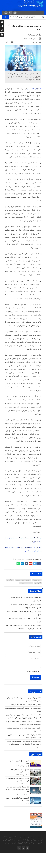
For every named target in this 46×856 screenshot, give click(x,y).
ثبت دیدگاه (35, 677)
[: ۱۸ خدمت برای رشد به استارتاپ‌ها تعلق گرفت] (6, 42)
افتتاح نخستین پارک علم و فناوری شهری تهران (25, 704)
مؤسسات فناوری (26, 583)
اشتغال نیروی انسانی (22, 580)
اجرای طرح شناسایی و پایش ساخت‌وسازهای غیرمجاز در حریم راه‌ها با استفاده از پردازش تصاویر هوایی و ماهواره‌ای (23, 744)
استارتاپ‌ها (36, 580)
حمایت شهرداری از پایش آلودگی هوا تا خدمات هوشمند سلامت (21, 16)
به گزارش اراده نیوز (34, 88)
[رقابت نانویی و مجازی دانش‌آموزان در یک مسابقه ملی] (23, 781)
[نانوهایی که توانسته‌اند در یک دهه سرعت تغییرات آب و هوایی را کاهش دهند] (23, 790)
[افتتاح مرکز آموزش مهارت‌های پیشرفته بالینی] (23, 772)
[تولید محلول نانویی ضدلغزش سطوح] (23, 763)
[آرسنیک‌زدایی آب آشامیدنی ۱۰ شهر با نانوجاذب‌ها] (23, 800)
